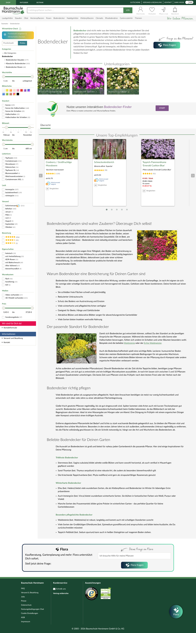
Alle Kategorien (10, 53)
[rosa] (17, 90)
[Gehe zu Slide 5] (126, 209)
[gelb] (7, 90)
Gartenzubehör (126, 18)
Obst (26, 18)
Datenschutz (26, 605)
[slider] (3, 76)
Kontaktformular (10, 328)
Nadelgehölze (72, 18)
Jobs (23, 597)
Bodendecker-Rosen (117, 92)
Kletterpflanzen (87, 18)
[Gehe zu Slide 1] (106, 209)
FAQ (23, 588)
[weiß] (3, 90)
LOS (128, 10)
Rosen (48, 18)
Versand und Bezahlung (13, 338)
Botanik (40, 2)
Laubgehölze (7, 18)
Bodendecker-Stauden (84, 92)
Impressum (25, 622)
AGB (23, 617)
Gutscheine (135, 2)
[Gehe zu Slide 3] (116, 209)
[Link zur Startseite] (13, 10)
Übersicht (45, 125)
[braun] (10, 94)
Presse (23, 601)
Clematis (99, 18)
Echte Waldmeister (152, 343)
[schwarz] (17, 94)
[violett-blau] (28, 90)
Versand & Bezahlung (152, 2)
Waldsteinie (129, 343)
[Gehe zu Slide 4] (121, 209)
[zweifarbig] (14, 94)
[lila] (25, 90)
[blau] (3, 94)
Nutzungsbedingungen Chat (32, 609)
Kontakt (168, 2)
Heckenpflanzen (37, 18)
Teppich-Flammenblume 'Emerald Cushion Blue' (154, 164)
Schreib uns (61, 589)
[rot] (21, 90)
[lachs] (14, 90)
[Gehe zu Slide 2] (111, 209)
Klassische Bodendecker (50, 92)
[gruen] (7, 94)
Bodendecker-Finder (118, 106)
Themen (138, 18)
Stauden (18, 18)
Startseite (4, 23)
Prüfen (22, 43)
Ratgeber (24, 2)
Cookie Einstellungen (29, 613)
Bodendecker (59, 18)
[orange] (10, 90)
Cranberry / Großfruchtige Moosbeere (59, 164)
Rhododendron (111, 18)
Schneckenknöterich (104, 162)
